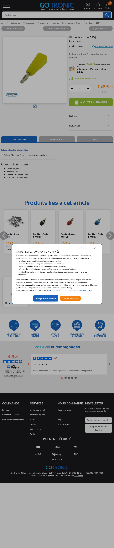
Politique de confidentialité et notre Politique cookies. (71, 290)
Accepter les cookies (45, 298)
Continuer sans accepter (88, 247)
